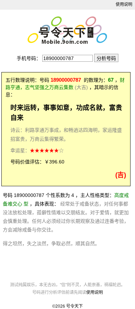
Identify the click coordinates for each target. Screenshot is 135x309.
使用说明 (124, 4)
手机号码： (29, 58)
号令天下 (74, 306)
